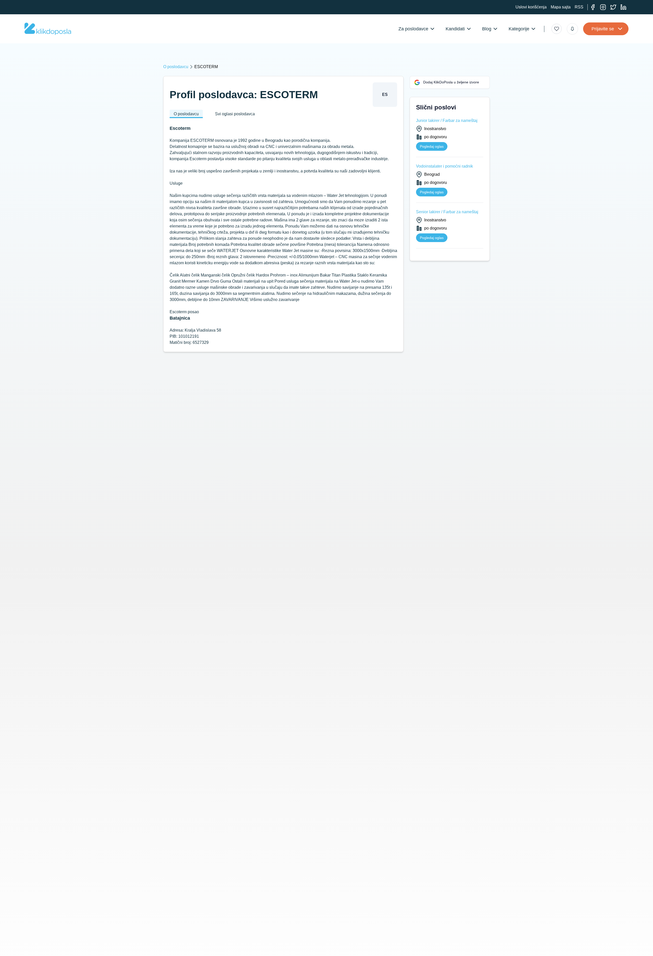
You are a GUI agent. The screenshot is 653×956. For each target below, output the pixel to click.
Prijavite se (603, 28)
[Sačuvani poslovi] (556, 29)
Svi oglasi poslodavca (235, 114)
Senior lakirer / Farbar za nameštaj (447, 212)
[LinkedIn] (623, 7)
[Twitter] (613, 7)
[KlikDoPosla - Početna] (47, 29)
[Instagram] (603, 7)
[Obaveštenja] (572, 28)
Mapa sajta (561, 7)
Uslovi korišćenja (531, 7)
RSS (579, 7)
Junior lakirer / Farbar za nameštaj (447, 120)
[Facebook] (593, 7)
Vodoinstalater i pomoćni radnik (444, 166)
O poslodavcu (175, 67)
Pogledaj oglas (432, 146)
